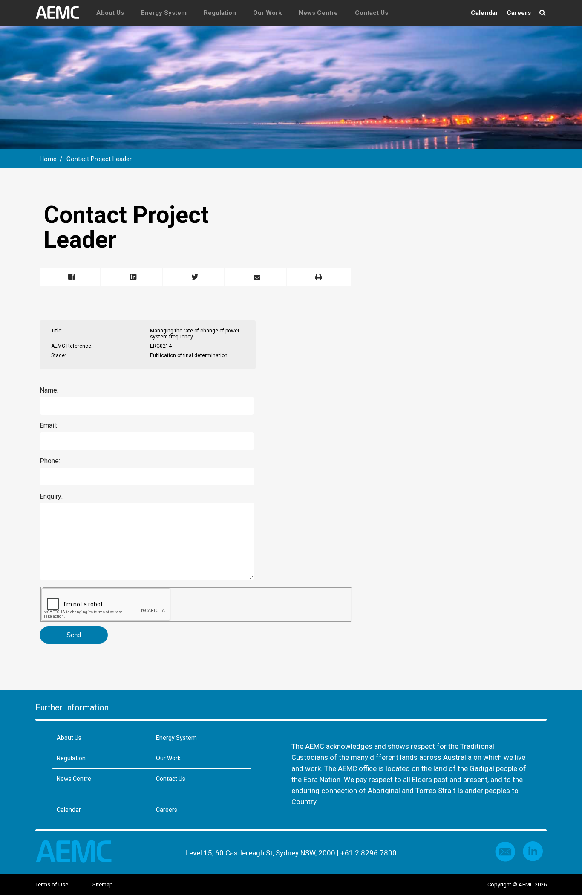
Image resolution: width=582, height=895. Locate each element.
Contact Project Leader (99, 159)
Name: (49, 390)
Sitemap (102, 884)
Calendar (484, 13)
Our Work (267, 13)
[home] (61, 13)
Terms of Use (51, 884)
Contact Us (371, 13)
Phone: (50, 461)
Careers (519, 13)
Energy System (164, 13)
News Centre (318, 13)
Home (48, 159)
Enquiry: (51, 496)
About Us (110, 13)
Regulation (220, 13)
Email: (48, 426)
